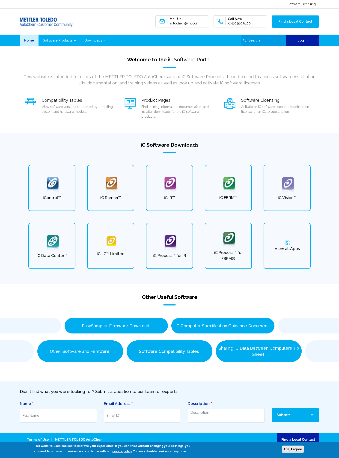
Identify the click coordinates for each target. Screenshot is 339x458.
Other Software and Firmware (80, 351)
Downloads (93, 40)
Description (199, 403)
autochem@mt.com (184, 23)
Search (244, 40)
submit (283, 415)
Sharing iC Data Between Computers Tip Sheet (259, 351)
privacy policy (122, 451)
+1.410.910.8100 (239, 23)
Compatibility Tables (62, 100)
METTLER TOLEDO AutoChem (79, 439)
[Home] (46, 21)
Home (29, 40)
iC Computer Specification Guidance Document (222, 325)
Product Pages (155, 100)
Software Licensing (302, 4)
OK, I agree (293, 449)
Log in (302, 40)
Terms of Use (38, 439)
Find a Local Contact (295, 21)
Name (25, 403)
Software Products (58, 40)
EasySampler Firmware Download (116, 325)
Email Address (117, 403)
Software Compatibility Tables (169, 351)
